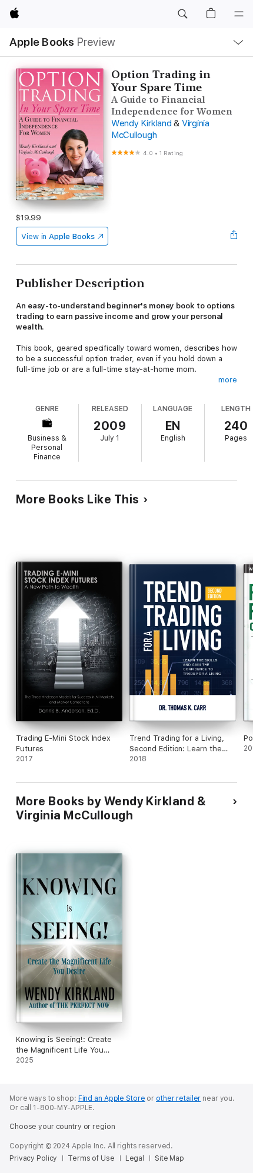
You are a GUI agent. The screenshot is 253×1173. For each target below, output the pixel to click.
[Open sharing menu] (233, 236)
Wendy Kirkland (141, 123)
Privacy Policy (33, 1158)
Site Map (169, 1158)
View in (58, 236)
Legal (134, 1158)
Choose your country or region (62, 1126)
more (227, 379)
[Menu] (239, 14)
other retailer (178, 1098)
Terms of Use (91, 1158)
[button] (182, 14)
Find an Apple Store (111, 1098)
